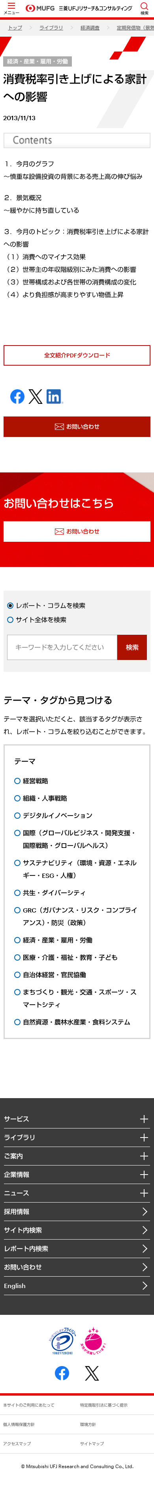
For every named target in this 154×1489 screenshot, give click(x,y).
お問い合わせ (23, 1267)
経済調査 (90, 27)
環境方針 (88, 1424)
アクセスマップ (17, 1443)
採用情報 (16, 1211)
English (15, 1285)
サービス (16, 1119)
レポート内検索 (26, 1248)
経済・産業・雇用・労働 (37, 61)
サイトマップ (92, 1443)
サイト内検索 (23, 1230)
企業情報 (16, 1174)
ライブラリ (51, 27)
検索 (132, 647)
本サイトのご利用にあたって (28, 1405)
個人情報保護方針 (19, 1424)
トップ (15, 27)
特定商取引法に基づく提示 (104, 1405)
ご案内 (13, 1156)
